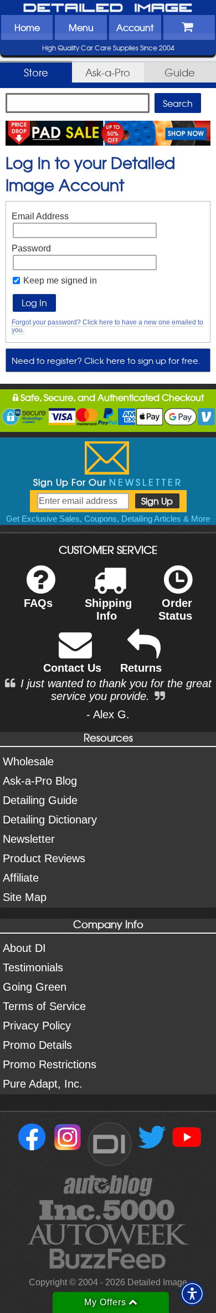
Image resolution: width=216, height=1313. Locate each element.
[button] (192, 1293)
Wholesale (28, 761)
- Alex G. (108, 714)
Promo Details (37, 1045)
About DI (24, 948)
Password (31, 248)
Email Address (40, 216)
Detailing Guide (40, 800)
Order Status (175, 609)
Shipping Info (108, 609)
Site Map (25, 897)
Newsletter (29, 839)
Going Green (34, 987)
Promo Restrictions (49, 1064)
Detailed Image (108, 8)
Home (27, 27)
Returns (141, 668)
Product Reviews (44, 858)
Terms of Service (44, 1006)
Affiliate (21, 878)
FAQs (38, 603)
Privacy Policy (37, 1025)
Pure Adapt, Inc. (43, 1084)
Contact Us (72, 668)
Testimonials (33, 967)
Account (134, 27)
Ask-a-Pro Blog (40, 781)
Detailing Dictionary (50, 819)
